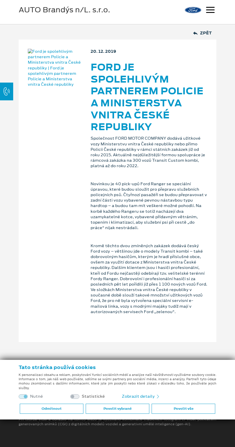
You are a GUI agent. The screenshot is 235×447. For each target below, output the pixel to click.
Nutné (36, 396)
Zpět (206, 33)
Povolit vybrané (117, 408)
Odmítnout (52, 408)
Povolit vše (183, 408)
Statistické (93, 396)
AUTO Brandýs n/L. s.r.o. (64, 10)
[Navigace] (210, 10)
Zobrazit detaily (139, 396)
